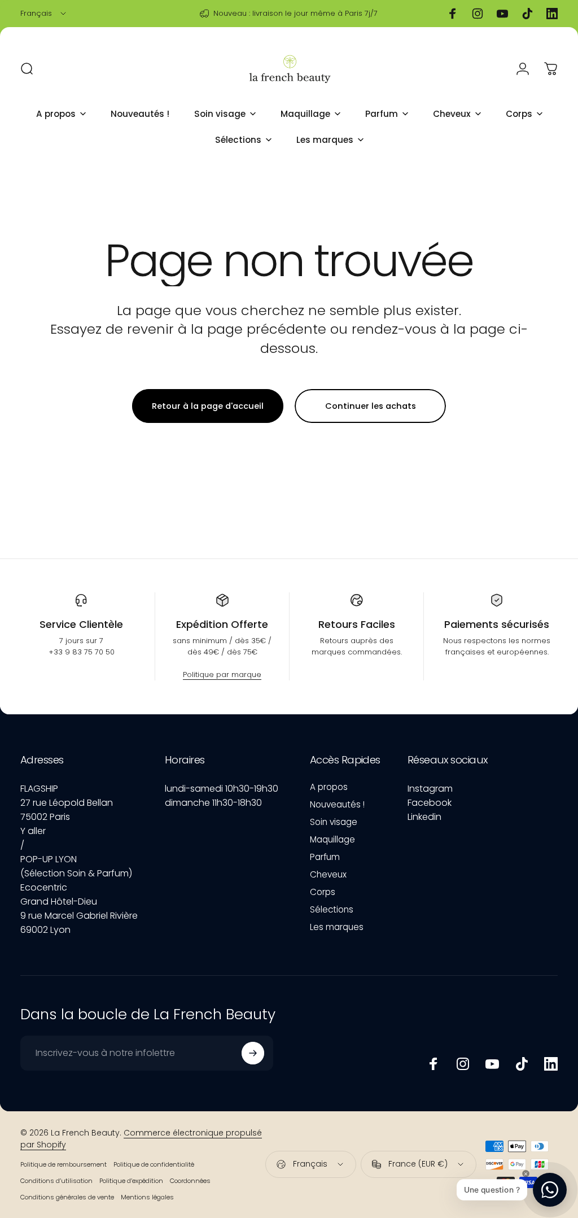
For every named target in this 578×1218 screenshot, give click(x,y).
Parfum (325, 857)
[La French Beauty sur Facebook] (433, 1064)
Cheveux (328, 874)
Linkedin (424, 816)
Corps (322, 892)
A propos (329, 787)
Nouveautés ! (337, 804)
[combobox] (44, 13)
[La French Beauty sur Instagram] (463, 1064)
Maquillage (332, 839)
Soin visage (333, 822)
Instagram (430, 788)
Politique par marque (222, 674)
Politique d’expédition (131, 1180)
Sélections (331, 909)
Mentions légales (147, 1197)
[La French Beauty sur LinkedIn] (551, 1064)
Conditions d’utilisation (56, 1180)
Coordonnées (190, 1180)
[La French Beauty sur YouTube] (492, 1064)
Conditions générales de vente (67, 1197)
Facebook (430, 802)
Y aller (33, 830)
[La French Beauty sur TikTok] (521, 1064)
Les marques (337, 927)
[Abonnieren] (253, 1053)
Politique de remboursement (63, 1164)
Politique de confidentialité (153, 1164)
